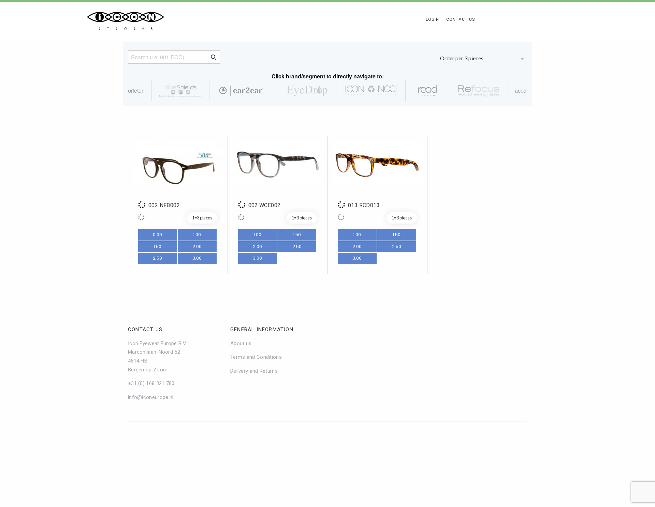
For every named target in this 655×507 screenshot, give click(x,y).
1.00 (197, 234)
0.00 (157, 234)
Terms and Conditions (256, 357)
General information (261, 329)
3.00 (197, 258)
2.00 (197, 246)
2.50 (157, 258)
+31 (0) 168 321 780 (151, 383)
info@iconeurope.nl (150, 397)
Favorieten (132, 90)
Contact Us (460, 19)
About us (240, 343)
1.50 (157, 246)
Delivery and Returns (254, 371)
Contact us (145, 329)
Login (432, 19)
